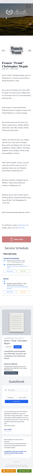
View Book (8, 347)
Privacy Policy (12, 466)
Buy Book (17, 347)
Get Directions (9, 271)
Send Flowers (23, 292)
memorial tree (22, 225)
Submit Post (16, 401)
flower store (21, 228)
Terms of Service (21, 466)
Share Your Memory (11, 373)
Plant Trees (23, 271)
